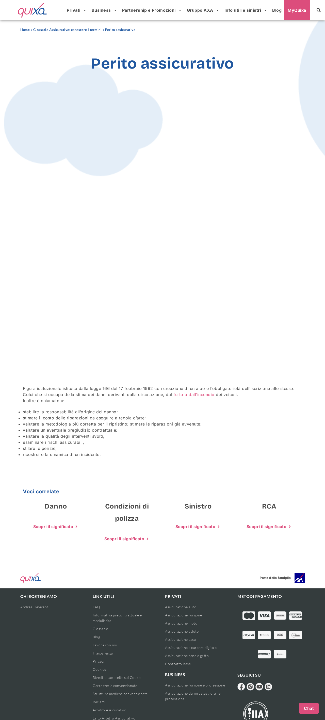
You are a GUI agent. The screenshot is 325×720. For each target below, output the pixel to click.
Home (25, 30)
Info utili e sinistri (242, 10)
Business (101, 10)
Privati (73, 10)
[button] (318, 10)
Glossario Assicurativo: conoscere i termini (67, 30)
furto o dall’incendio (194, 394)
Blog (277, 10)
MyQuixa (297, 10)
